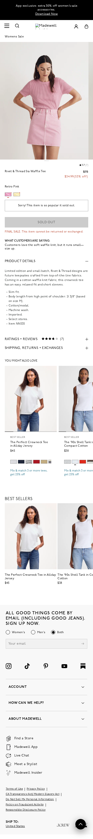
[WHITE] (29, 462)
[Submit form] (83, 644)
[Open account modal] (76, 26)
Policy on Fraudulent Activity (25, 804)
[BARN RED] (36, 462)
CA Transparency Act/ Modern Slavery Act (32, 794)
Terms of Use (14, 789)
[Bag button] (86, 26)
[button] (80, 824)
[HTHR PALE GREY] (13, 462)
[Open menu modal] (6, 26)
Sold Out (46, 222)
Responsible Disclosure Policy (26, 810)
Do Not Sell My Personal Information (30, 799)
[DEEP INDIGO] (21, 462)
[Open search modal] (17, 26)
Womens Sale (14, 36)
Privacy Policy (36, 789)
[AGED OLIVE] (44, 462)
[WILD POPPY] (82, 462)
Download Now (46, 14)
